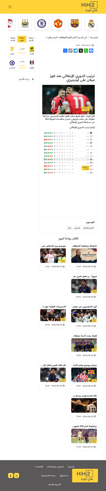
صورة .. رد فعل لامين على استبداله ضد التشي (84, 276)
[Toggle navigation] (10, 7)
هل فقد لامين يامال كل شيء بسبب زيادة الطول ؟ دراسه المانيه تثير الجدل (53, 365)
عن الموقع (64, 475)
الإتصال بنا (39, 466)
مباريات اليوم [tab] (22, 39)
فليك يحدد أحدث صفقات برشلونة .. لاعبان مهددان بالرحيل (84, 335)
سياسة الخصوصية (48, 475)
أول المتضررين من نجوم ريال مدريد (84, 306)
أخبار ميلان (53, 37)
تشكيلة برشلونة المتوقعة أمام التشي (84, 246)
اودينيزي (77, 228)
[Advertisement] (68, 63)
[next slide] (10, 23)
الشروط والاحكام (54, 484)
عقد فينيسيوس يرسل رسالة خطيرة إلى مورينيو (84, 395)
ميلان (69, 228)
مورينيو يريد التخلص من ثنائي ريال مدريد (53, 246)
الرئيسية (94, 37)
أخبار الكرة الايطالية (68, 37)
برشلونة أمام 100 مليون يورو (84, 426)
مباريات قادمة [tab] (13, 39)
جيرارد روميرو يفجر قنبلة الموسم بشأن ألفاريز (84, 365)
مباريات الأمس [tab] (31, 39)
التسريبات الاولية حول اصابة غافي (53, 306)
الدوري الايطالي (88, 228)
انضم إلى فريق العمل (55, 466)
